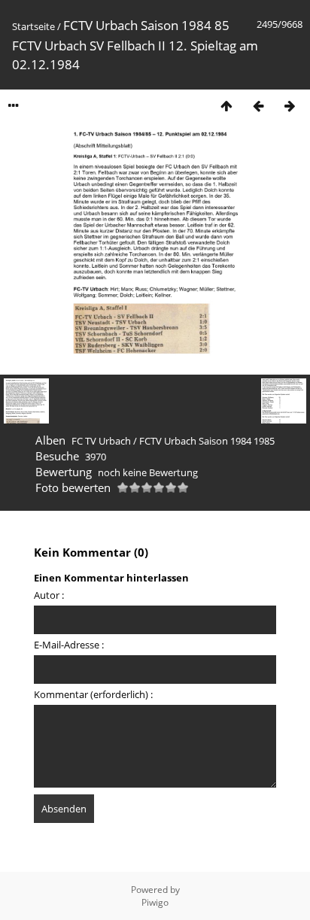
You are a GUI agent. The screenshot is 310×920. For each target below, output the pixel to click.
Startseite (33, 26)
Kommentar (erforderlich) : (93, 694)
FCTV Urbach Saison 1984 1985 (207, 441)
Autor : (49, 595)
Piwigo (155, 902)
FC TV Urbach (101, 441)
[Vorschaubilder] (226, 105)
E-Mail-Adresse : (69, 644)
